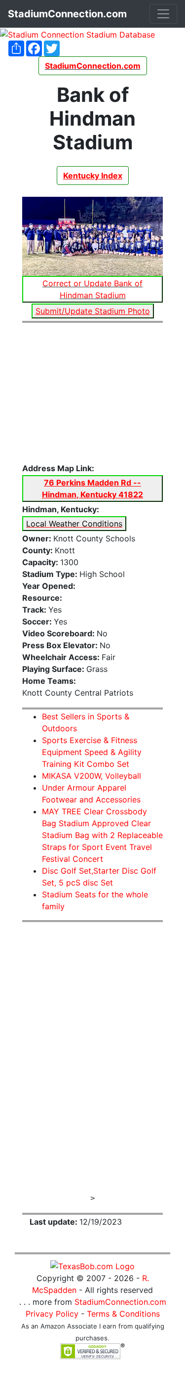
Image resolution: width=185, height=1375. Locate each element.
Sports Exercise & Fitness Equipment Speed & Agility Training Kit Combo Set (92, 752)
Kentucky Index (92, 175)
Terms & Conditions (123, 1314)
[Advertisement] (92, 393)
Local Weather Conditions (74, 524)
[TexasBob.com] (92, 1265)
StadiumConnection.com (120, 1302)
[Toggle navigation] (163, 14)
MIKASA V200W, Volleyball (91, 776)
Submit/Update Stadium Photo (93, 311)
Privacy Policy (52, 1314)
